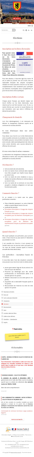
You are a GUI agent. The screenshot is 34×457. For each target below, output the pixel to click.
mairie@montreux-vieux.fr (17, 446)
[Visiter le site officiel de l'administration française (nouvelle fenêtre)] (20, 429)
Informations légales (6, 435)
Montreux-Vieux (17, 13)
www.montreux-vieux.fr (16, 452)
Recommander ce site (17, 436)
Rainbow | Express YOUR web (17, 456)
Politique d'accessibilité (18, 435)
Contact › (17, 18)
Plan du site (28, 435)
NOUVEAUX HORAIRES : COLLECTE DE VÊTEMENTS (14, 375)
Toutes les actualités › (17, 419)
